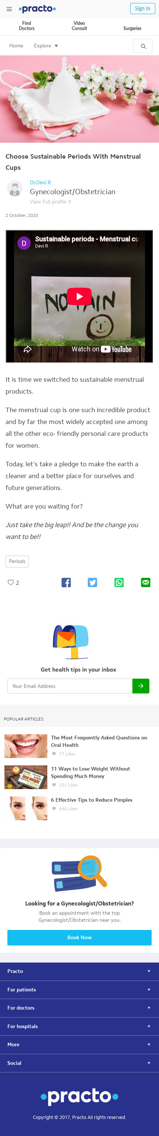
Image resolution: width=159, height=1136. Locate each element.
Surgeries (132, 28)
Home (16, 46)
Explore (42, 46)
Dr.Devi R (40, 182)
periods (17, 561)
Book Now (79, 937)
